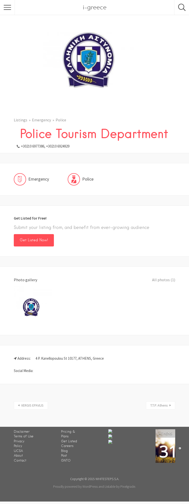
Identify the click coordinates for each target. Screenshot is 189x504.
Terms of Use (23, 436)
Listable (110, 486)
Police (61, 119)
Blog (64, 451)
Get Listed (69, 441)
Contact (20, 460)
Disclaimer (22, 431)
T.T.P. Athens (159, 405)
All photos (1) (163, 279)
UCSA (18, 451)
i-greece (95, 7)
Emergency (41, 119)
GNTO (66, 460)
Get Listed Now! (34, 240)
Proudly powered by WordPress (75, 486)
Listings (20, 119)
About (18, 455)
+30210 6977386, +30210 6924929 (45, 146)
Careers (67, 446)
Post (64, 455)
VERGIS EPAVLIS (32, 405)
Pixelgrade (127, 486)
